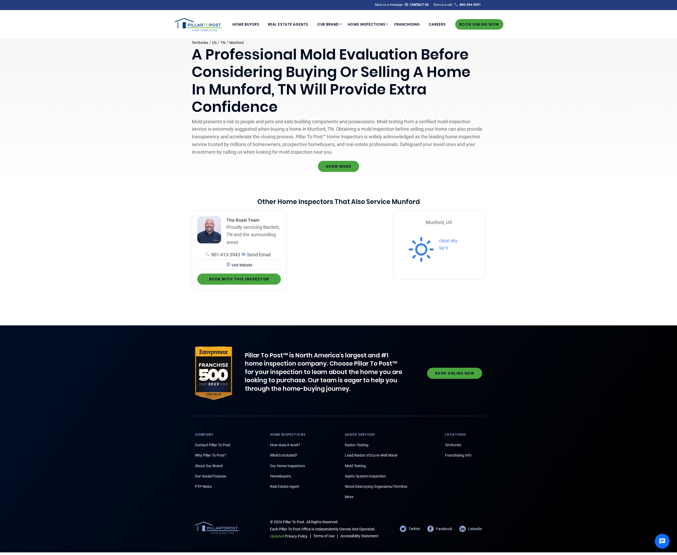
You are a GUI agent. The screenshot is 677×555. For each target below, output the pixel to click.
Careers (437, 24)
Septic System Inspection (365, 476)
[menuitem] (245, 24)
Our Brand (328, 24)
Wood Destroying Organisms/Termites (376, 486)
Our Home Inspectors (287, 466)
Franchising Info (458, 455)
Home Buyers (245, 24)
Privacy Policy (289, 536)
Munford (236, 42)
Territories (200, 42)
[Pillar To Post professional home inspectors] (198, 23)
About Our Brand (209, 466)
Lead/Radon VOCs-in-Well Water (371, 455)
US (214, 42)
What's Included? (284, 455)
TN (223, 42)
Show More (338, 166)
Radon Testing (356, 445)
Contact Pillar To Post (212, 445)
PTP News (203, 486)
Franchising (407, 24)
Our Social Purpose (210, 476)
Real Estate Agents (288, 24)
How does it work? (285, 445)
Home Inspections (366, 24)
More (349, 497)
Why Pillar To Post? (210, 455)
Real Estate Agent (284, 486)
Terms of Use (324, 536)
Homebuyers (280, 476)
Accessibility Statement (359, 536)
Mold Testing (355, 466)
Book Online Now (479, 24)
